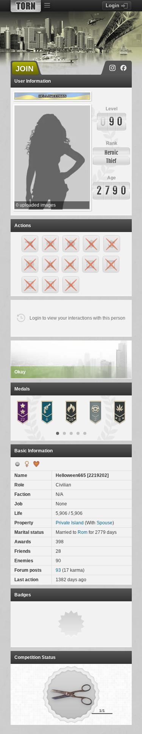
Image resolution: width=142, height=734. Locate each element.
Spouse (104, 522)
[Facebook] (123, 67)
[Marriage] (36, 464)
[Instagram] (112, 67)
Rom (82, 532)
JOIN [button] (24, 68)
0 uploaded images (36, 205)
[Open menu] (47, 5)
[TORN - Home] (26, 6)
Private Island (70, 522)
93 (58, 570)
